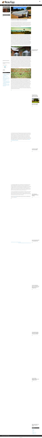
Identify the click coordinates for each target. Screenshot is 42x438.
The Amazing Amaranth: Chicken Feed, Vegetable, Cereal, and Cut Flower (35, 333)
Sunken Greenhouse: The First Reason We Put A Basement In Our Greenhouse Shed (6, 78)
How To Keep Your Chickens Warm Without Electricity (35, 195)
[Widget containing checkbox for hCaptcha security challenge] (5, 66)
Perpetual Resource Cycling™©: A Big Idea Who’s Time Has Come (35, 96)
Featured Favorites (34, 432)
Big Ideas (33, 429)
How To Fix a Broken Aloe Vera (6, 81)
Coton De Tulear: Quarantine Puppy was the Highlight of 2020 (35, 379)
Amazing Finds (4, 75)
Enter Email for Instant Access (6, 60)
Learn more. (16, 196)
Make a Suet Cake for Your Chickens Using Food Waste (35, 425)
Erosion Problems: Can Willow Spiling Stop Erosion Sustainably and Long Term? (6, 85)
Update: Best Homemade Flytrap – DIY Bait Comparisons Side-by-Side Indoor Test (6, 83)
